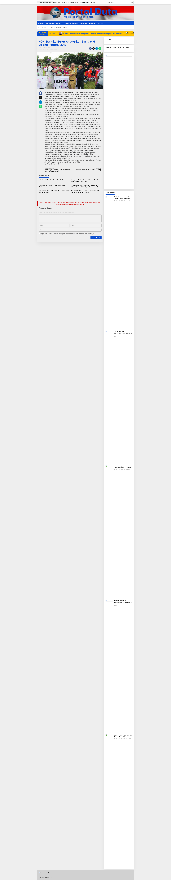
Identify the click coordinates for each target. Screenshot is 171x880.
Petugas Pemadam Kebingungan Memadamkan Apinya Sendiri (122, 601)
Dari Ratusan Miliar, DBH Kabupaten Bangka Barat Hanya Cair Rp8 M (54, 191)
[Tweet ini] (93, 48)
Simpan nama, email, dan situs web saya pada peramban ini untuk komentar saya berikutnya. (67, 233)
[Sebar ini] (90, 48)
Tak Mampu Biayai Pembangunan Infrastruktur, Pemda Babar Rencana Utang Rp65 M (123, 332)
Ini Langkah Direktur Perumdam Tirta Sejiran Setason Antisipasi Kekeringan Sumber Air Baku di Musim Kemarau (85, 186)
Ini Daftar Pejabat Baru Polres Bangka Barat (52, 179)
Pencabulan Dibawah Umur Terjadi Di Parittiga (88, 169)
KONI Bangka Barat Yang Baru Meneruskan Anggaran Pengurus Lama (57, 169)
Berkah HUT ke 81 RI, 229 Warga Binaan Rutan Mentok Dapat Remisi (52, 185)
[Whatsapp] (99, 48)
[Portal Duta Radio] (85, 13)
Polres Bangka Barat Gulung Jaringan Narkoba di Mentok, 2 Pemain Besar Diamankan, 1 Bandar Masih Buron (123, 466)
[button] (132, 2)
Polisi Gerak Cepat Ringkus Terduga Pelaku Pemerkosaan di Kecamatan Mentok (123, 197)
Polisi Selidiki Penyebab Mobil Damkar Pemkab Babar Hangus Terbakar (123, 735)
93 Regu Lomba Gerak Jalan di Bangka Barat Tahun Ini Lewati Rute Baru (84, 180)
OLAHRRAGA (50, 49)
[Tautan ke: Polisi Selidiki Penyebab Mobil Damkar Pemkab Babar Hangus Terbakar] (109, 801)
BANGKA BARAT (42, 49)
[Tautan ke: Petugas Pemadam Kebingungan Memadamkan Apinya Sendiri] (109, 666)
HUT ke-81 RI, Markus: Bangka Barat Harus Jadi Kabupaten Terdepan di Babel (85, 191)
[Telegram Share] (96, 48)
